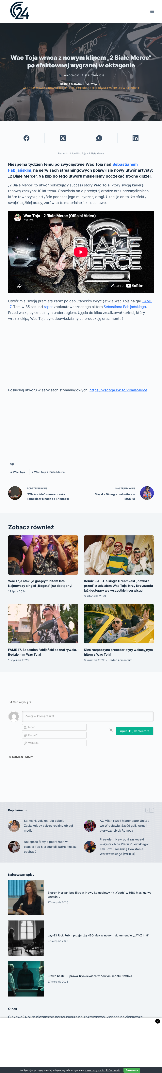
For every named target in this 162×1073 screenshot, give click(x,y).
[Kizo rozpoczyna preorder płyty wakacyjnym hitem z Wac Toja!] (119, 623)
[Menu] (152, 11)
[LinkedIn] (136, 138)
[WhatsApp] (99, 138)
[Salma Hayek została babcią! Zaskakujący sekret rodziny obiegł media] (14, 826)
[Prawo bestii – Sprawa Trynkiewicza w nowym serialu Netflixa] (26, 979)
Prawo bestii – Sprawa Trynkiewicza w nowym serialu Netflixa (90, 976)
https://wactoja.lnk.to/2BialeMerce (118, 390)
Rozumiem (132, 1070)
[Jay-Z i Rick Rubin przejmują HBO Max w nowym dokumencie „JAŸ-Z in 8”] (26, 938)
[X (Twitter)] (63, 138)
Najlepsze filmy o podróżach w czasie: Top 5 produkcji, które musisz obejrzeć (50, 846)
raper (48, 307)
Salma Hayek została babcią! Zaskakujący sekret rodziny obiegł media (48, 825)
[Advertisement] (81, 354)
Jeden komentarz (120, 660)
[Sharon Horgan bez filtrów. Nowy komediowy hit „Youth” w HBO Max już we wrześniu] (26, 897)
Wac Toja (17, 472)
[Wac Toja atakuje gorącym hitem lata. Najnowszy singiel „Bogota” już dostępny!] (43, 555)
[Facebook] (26, 138)
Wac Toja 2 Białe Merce (48, 472)
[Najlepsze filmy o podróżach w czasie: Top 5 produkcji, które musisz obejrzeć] (14, 847)
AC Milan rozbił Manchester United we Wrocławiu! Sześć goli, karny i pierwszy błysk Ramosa (124, 825)
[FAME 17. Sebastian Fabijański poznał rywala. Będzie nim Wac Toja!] (43, 623)
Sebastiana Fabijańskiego (125, 307)
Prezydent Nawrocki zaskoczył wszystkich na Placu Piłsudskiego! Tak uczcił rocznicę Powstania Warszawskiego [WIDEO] (124, 847)
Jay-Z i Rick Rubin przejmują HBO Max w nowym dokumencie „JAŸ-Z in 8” (98, 935)
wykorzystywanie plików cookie (102, 1070)
